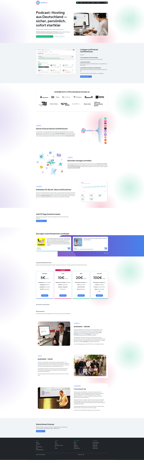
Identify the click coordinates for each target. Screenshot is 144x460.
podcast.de (88, 333)
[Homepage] (41, 3)
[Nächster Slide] (107, 253)
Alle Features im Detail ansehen (42, 304)
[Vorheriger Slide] (105, 253)
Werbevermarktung (46, 195)
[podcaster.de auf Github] (83, 454)
